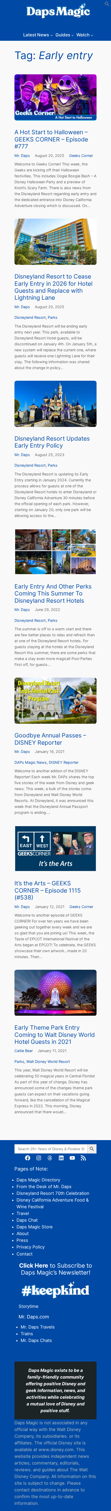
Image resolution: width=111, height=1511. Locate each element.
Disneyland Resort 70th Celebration (53, 1193)
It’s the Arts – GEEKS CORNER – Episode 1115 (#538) (47, 890)
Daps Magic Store (35, 1226)
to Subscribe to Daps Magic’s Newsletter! (55, 1269)
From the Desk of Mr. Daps (44, 1186)
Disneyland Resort (30, 317)
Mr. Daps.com (34, 1316)
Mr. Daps (22, 155)
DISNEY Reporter (63, 762)
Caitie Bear (23, 1050)
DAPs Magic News (30, 762)
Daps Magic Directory (38, 1179)
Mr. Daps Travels (38, 1327)
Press (22, 1240)
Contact (25, 1253)
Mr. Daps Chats (36, 1340)
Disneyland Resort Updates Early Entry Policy (52, 442)
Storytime (28, 1306)
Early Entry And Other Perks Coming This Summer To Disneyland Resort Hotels (53, 593)
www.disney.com (56, 1449)
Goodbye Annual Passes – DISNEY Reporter (50, 739)
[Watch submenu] (92, 35)
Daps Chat (27, 1220)
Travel (23, 1213)
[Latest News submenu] (51, 35)
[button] (107, 4)
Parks (53, 317)
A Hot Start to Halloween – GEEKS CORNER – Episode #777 (51, 139)
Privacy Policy (31, 1247)
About (23, 1233)
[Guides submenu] (72, 35)
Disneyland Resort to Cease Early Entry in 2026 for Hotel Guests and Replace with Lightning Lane (53, 287)
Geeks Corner (81, 155)
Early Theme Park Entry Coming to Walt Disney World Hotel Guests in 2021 (54, 1034)
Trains (27, 1333)
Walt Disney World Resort (48, 1061)
